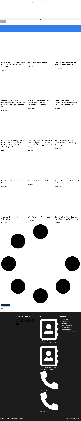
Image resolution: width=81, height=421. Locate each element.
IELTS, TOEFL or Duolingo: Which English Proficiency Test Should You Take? (13, 64)
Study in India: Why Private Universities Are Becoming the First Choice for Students (66, 102)
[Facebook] (29, 320)
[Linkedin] (21, 320)
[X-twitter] (32, 320)
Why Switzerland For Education (39, 217)
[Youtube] (17, 324)
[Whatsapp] (17, 320)
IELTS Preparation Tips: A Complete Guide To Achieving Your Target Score (65, 143)
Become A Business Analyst (38, 181)
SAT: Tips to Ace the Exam (37, 62)
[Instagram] (25, 320)
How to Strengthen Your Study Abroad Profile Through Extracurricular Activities (39, 102)
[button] (40, 19)
